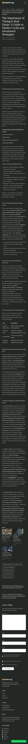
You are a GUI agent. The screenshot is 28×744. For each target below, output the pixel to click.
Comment (4, 613)
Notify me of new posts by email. (10, 664)
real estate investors (8, 570)
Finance (4, 39)
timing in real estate (8, 577)
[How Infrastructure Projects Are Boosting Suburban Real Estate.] (7, 549)
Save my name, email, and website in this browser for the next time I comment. (12, 655)
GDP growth (20, 216)
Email (3, 640)
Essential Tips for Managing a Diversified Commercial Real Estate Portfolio (17, 537)
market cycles (18, 564)
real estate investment (8, 567)
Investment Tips (11, 39)
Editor (3, 37)
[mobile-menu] (25, 3)
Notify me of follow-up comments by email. (12, 661)
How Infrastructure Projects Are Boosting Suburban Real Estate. (7, 554)
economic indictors (7, 564)
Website (3, 647)
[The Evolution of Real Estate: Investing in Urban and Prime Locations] (7, 531)
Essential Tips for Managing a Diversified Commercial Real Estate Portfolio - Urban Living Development (14, 596)
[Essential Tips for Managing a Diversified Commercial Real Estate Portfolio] (18, 531)
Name (3, 633)
